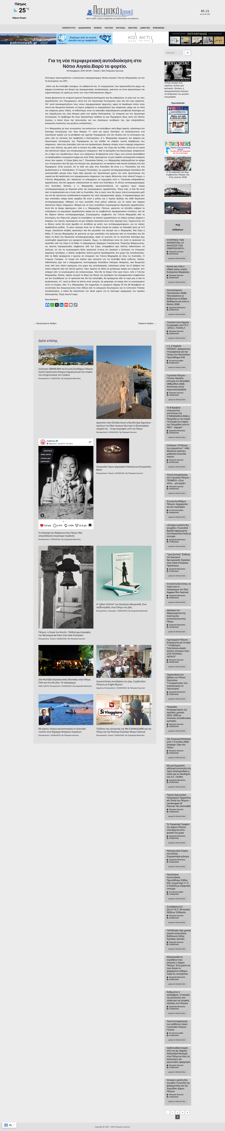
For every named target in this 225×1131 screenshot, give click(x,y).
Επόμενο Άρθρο (147, 323)
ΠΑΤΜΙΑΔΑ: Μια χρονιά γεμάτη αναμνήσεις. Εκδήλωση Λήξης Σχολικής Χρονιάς (179, 934)
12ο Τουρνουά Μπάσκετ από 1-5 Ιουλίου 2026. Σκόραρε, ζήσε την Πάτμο (179, 743)
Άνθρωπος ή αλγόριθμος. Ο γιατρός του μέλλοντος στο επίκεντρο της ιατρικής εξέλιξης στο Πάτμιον (178, 997)
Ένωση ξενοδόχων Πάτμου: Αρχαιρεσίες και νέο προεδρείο (177, 504)
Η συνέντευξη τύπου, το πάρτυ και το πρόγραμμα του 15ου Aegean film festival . (179, 588)
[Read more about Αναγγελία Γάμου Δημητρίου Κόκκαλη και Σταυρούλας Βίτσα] (112, 450)
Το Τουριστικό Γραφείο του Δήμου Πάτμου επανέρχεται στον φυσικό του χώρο (178, 828)
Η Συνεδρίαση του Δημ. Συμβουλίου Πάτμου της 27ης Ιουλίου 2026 (177, 174)
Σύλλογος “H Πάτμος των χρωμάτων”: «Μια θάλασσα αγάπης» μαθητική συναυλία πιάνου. (178, 451)
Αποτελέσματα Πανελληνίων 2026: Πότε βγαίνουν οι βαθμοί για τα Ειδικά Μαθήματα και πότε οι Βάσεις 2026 (178, 297)
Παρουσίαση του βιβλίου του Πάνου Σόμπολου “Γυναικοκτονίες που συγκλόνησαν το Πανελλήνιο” (177, 681)
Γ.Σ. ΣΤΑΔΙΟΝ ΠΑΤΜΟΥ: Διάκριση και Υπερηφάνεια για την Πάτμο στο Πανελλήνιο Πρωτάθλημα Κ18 (178, 352)
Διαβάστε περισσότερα (176, 258)
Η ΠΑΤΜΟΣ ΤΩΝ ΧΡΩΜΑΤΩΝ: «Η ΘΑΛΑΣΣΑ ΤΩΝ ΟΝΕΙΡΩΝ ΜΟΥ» (175, 244)
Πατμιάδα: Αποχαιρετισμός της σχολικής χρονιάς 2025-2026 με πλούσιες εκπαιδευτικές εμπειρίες (179, 713)
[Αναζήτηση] (188, 52)
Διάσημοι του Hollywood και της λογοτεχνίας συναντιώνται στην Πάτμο (176, 616)
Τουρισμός (112, 611)
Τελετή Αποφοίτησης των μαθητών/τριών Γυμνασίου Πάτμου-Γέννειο (177, 1025)
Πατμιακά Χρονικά (176, 252)
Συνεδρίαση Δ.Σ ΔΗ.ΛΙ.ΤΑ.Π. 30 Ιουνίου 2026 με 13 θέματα (178, 909)
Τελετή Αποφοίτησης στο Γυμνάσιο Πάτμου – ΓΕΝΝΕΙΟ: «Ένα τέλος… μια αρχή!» (179, 479)
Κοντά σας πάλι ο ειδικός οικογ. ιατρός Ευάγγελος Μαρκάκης (178, 269)
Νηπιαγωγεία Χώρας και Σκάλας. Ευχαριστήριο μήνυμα (178, 853)
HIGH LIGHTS (43, 686)
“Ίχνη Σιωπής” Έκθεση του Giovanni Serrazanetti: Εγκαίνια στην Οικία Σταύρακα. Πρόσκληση (178, 560)
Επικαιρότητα (43, 378)
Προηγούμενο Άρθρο (45, 323)
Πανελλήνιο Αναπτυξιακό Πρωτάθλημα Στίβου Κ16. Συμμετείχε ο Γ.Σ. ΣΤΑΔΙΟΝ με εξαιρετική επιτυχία (178, 881)
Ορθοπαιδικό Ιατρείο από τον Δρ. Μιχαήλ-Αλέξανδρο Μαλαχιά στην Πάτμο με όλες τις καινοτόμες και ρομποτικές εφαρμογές (178, 1054)
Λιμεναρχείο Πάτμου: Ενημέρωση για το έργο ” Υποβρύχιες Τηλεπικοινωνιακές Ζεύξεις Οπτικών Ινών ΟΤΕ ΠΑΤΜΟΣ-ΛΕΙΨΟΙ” (179, 648)
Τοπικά (96, 71)
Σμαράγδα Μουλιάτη (177, 307)
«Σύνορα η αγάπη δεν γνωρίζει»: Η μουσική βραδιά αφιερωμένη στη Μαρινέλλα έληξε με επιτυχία (179, 531)
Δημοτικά (100, 688)
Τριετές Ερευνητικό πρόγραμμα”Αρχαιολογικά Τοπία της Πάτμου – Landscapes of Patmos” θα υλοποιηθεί (179, 800)
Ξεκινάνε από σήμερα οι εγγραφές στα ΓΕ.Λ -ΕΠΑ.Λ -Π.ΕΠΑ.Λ (178, 325)
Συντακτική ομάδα (176, 361)
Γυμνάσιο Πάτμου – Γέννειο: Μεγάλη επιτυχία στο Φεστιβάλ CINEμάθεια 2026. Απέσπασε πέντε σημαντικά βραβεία (178, 382)
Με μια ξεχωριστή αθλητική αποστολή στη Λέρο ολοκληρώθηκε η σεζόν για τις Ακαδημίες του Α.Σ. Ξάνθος (179, 771)
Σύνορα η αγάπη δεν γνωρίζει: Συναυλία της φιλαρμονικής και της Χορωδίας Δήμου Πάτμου (178, 1085)
